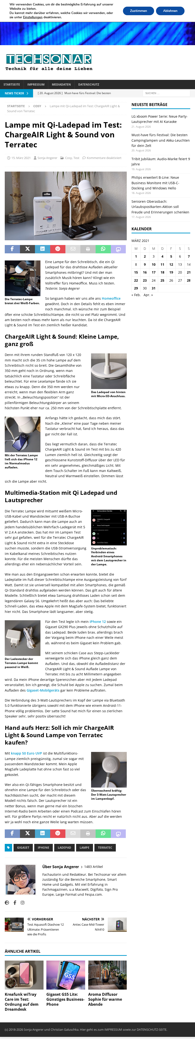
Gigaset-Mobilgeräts (43, 690)
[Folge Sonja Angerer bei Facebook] (13, 902)
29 (136, 288)
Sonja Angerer (47, 158)
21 (189, 272)
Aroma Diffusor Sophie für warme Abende (105, 999)
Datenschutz (88, 84)
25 (162, 280)
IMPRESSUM (113, 1029)
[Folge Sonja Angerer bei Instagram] (20, 902)
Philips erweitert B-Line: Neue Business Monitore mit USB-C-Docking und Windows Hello (155, 182)
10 (154, 264)
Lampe (84, 848)
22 (136, 280)
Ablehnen (170, 11)
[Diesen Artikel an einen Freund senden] (73, 249)
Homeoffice (111, 298)
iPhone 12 (98, 621)
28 (189, 280)
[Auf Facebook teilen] (12, 249)
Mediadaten (61, 84)
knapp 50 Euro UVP (26, 753)
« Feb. (136, 295)
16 (145, 272)
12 (171, 264)
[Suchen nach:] (166, 93)
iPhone (43, 848)
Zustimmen (138, 11)
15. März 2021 (21, 158)
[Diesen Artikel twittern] (27, 249)
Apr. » (148, 295)
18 (162, 272)
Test (76, 158)
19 (171, 272)
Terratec (105, 848)
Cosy (68, 158)
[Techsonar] (97, 42)
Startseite (12, 84)
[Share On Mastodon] (118, 249)
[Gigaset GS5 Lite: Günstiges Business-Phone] (65, 975)
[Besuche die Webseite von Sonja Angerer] (7, 902)
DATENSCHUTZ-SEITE (151, 1029)
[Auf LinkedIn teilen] (42, 249)
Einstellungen (33, 17)
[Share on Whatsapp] (103, 249)
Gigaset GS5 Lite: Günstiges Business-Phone (65, 999)
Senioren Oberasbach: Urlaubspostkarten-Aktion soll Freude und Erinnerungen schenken (160, 206)
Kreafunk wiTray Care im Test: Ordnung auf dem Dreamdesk (22, 1002)
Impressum (35, 84)
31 (154, 288)
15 (136, 272)
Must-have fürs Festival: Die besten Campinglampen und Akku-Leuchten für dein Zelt (161, 140)
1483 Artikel (93, 866)
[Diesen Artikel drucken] (88, 249)
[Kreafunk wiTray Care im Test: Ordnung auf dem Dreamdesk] (24, 975)
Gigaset (23, 848)
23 (145, 280)
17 (154, 272)
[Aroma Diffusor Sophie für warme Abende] (107, 975)
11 (162, 264)
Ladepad (64, 848)
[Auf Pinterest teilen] (57, 249)
